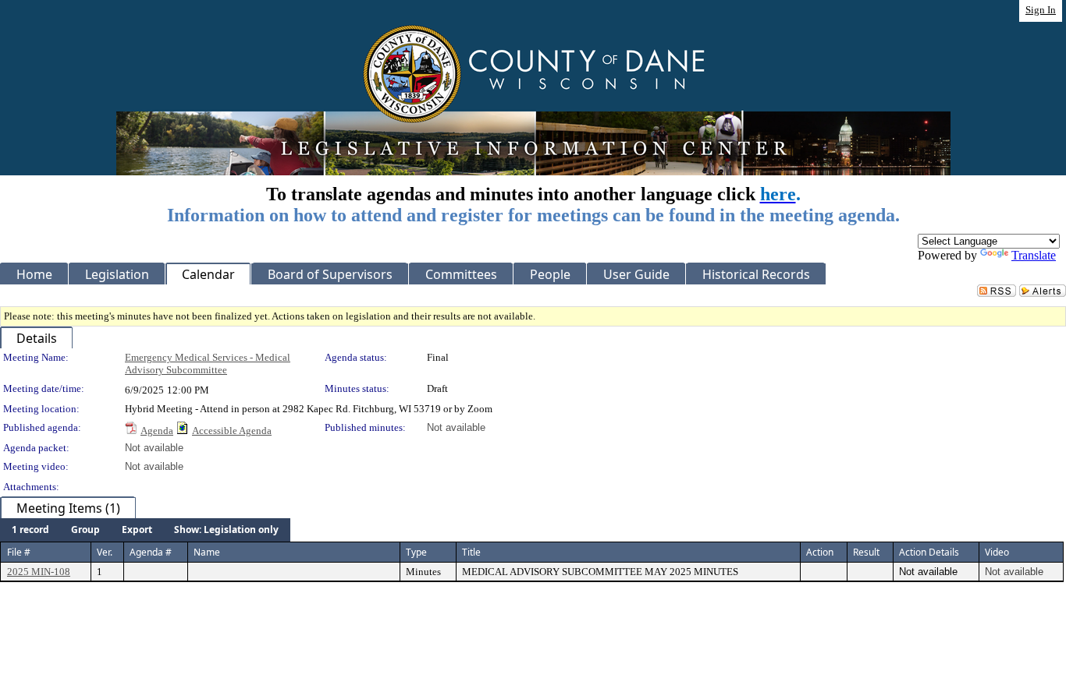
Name (207, 552)
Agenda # (151, 552)
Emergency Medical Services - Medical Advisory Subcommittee (207, 363)
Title (471, 552)
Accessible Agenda (232, 430)
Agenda (156, 430)
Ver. (104, 552)
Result (866, 552)
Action (819, 552)
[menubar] (145, 530)
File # (18, 552)
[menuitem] (30, 530)
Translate (1033, 255)
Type (416, 552)
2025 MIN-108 (38, 571)
